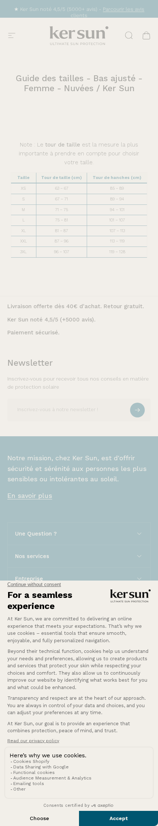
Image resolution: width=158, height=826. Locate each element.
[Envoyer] (137, 410)
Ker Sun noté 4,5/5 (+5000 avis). (51, 319)
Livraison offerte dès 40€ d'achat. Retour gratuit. (75, 306)
